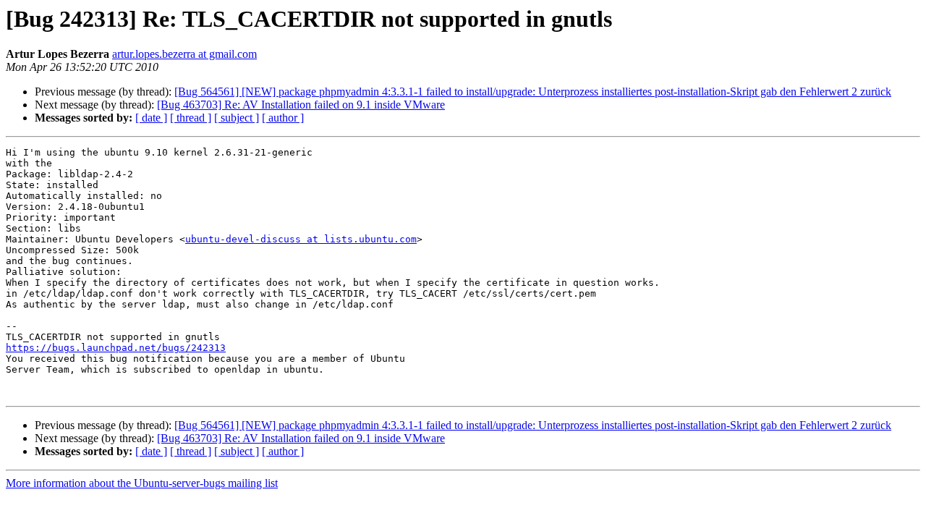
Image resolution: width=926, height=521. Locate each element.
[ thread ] (190, 117)
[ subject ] (236, 117)
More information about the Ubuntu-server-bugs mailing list (142, 483)
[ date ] (151, 117)
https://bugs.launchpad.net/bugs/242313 (116, 347)
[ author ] (283, 117)
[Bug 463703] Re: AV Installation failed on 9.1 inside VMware (301, 104)
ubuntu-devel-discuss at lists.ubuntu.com (301, 239)
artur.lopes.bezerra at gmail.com (184, 54)
